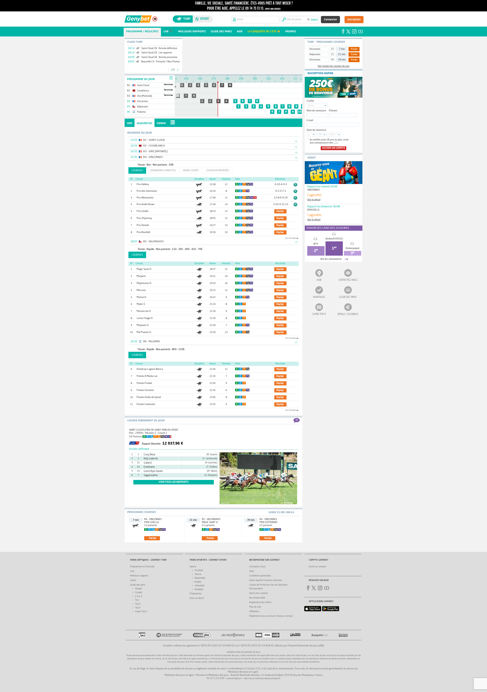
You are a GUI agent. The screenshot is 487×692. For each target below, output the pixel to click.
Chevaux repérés (217, 170)
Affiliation (254, 611)
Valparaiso (314, 54)
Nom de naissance (316, 110)
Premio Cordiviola (146, 404)
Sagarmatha (151, 475)
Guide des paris (348, 297)
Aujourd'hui (144, 123)
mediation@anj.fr (234, 679)
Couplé (138, 592)
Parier (354, 49)
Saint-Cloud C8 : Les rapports (156, 53)
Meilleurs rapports (139, 576)
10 (299, 111)
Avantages (319, 297)
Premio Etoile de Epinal (149, 397)
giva (316, 243)
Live (132, 571)
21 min (341, 54)
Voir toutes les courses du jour (333, 66)
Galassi (148, 462)
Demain (161, 123)
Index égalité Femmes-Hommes (265, 580)
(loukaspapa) (352, 248)
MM (320, 135)
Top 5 (138, 608)
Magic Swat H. (144, 269)
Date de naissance (316, 130)
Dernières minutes (163, 170)
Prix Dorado (143, 225)
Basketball (200, 578)
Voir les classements (331, 259)
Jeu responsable (257, 598)
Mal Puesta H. (144, 332)
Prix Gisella (142, 211)
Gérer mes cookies (258, 593)
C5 (332, 49)
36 (296, 420)
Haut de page (290, 238)
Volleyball (199, 586)
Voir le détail (313, 200)
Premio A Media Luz (147, 376)
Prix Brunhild (143, 232)
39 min (341, 60)
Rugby (198, 582)
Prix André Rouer (145, 204)
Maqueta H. (143, 325)
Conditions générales (260, 576)
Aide (319, 280)
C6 (332, 60)
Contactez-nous (347, 280)
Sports (193, 567)
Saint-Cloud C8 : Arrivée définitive (159, 48)
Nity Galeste (151, 458)
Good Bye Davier (153, 471)
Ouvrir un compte (333, 148)
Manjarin (141, 276)
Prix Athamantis (145, 198)
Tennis (198, 574)
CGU (336, 143)
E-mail (310, 120)
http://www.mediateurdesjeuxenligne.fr (262, 679)
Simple (138, 589)
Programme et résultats (142, 567)
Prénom (333, 110)
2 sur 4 (138, 596)
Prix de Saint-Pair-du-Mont (161, 430)
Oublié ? (314, 20)
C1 (332, 54)
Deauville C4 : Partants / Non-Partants (161, 61)
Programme (195, 594)
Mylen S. (141, 304)
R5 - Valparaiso (211, 519)
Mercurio (141, 290)
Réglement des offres (260, 602)
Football (199, 570)
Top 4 (138, 604)
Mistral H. (142, 297)
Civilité (310, 101)
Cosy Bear (149, 454)
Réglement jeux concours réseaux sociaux (271, 616)
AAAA (332, 135)
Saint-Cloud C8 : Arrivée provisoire (159, 57)
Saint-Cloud (136, 430)
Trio (137, 600)
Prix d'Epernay (144, 218)
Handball (199, 589)
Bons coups (191, 170)
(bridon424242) (334, 239)
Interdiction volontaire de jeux (243, 652)
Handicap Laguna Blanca (150, 369)
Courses (137, 170)
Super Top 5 (319, 314)
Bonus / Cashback (348, 314)
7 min (342, 49)
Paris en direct (197, 598)
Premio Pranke (144, 383)
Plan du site (255, 607)
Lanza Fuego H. (145, 318)
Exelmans (149, 467)
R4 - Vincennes (153, 519)
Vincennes (314, 49)
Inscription (353, 19)
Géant (133, 580)
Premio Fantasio (145, 390)
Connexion (330, 19)
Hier (129, 123)
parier (280, 211)
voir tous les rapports (174, 482)
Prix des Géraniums (147, 191)
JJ (308, 135)
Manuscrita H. (144, 311)
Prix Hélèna (143, 184)
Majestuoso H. (144, 283)
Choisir (311, 106)
